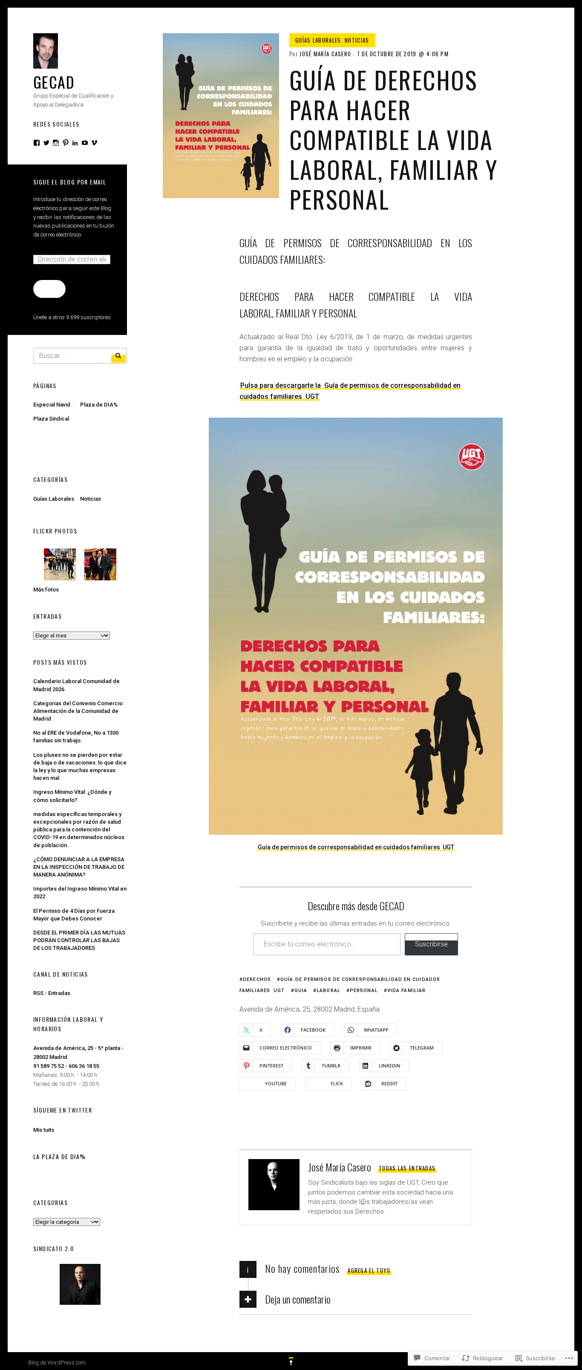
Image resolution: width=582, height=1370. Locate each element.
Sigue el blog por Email (69, 181)
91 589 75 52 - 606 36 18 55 (66, 1066)
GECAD (54, 81)
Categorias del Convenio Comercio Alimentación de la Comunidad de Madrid (78, 711)
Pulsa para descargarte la (280, 385)
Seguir (49, 288)
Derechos (257, 979)
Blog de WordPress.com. (57, 1362)
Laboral (328, 990)
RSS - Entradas (51, 993)
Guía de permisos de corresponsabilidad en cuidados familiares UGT (356, 847)
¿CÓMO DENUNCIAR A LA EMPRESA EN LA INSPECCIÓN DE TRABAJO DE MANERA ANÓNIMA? (78, 867)
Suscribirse (431, 944)
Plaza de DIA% (99, 404)
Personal (364, 990)
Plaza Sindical (51, 418)
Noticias (357, 40)
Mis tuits (43, 1130)
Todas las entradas (407, 1168)
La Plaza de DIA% (59, 1156)
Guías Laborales (318, 40)
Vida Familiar (406, 990)
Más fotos (46, 589)
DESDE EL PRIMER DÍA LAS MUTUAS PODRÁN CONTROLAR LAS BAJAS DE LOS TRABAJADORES (79, 940)
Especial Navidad (55, 404)
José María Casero (325, 53)
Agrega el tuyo (369, 1270)
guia (300, 990)
